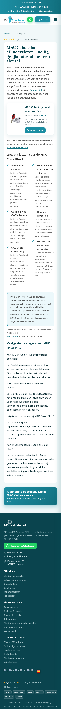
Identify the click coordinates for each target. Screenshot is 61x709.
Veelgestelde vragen (14, 627)
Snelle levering (11, 654)
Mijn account (10, 631)
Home (6, 34)
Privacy (7, 706)
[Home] (14, 19)
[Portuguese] (33, 670)
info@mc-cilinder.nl (17, 556)
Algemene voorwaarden (34, 706)
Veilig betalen (10, 662)
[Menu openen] (55, 19)
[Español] (38, 671)
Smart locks (9, 588)
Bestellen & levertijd (13, 611)
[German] (23, 670)
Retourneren (10, 619)
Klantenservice (11, 607)
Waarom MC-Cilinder (14, 642)
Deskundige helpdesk (14, 646)
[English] (11, 670)
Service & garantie (13, 615)
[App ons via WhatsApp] (30, 19)
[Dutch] (6, 670)
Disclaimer (52, 706)
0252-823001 (14, 552)
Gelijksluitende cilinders (15, 580)
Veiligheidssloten (12, 592)
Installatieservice (12, 650)
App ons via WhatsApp (22, 546)
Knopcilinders (10, 584)
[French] (17, 670)
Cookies (16, 706)
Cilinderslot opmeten (14, 658)
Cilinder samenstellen (14, 576)
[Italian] (28, 670)
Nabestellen (9, 596)
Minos (12, 336)
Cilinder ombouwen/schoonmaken (20, 623)
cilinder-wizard (17, 147)
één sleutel (36, 90)
